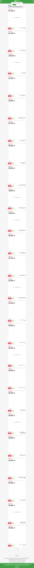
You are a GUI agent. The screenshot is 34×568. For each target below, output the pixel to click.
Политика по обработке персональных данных (17, 562)
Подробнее (27, 564)
